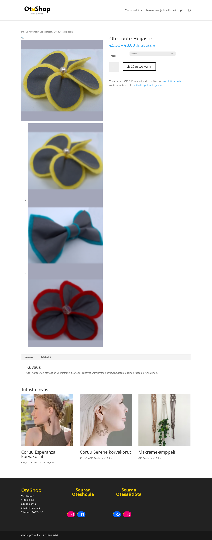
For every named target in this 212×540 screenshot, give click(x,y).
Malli (113, 55)
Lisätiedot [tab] (45, 357)
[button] (22, 37)
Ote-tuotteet (45, 31)
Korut (166, 81)
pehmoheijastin (153, 85)
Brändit (34, 31)
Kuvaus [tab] (29, 357)
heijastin (138, 85)
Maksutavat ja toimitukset (161, 10)
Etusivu (24, 31)
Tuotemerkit (132, 10)
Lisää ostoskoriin (139, 66)
